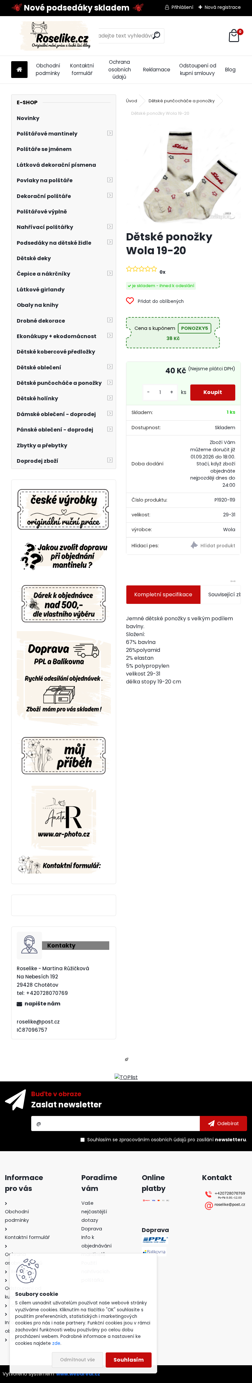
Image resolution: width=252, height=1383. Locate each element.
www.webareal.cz (78, 1374)
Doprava (91, 1228)
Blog (230, 69)
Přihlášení (182, 7)
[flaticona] (126, 1061)
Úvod (131, 101)
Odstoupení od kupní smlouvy (197, 69)
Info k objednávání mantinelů (96, 1246)
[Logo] (56, 35)
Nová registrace (223, 7)
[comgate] (156, 1203)
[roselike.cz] (64, 510)
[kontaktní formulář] (64, 859)
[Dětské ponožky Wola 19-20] (183, 174)
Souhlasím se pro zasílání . (167, 1139)
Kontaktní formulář (82, 69)
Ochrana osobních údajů (119, 70)
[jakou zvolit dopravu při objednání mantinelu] (64, 542)
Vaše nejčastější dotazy (94, 1211)
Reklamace (156, 69)
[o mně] (64, 734)
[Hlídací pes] (212, 546)
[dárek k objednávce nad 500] (64, 604)
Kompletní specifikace (163, 594)
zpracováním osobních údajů (152, 1139)
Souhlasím (129, 1360)
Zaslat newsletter (66, 1104)
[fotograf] (64, 789)
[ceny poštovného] (64, 635)
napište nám (42, 1003)
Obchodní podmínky (48, 69)
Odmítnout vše (77, 1360)
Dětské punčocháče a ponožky (182, 101)
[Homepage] (19, 69)
